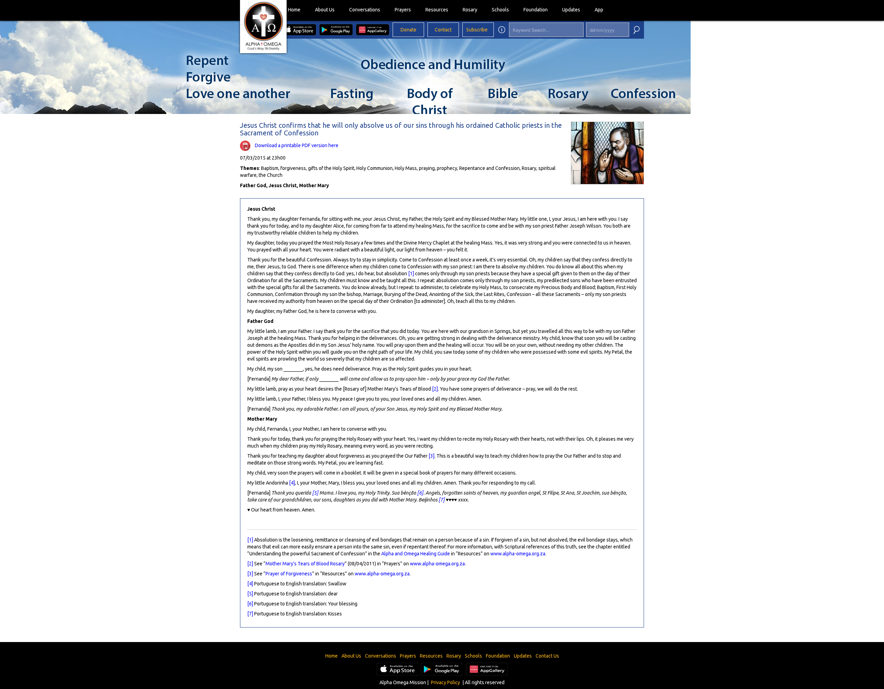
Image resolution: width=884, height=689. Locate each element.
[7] (442, 500)
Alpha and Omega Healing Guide (415, 553)
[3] (431, 456)
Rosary (470, 9)
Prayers (403, 9)
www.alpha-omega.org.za (517, 553)
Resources (436, 9)
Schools (500, 9)
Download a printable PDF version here (296, 145)
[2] (435, 389)
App (599, 9)
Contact (443, 29)
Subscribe (477, 29)
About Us (325, 9)
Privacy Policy (445, 682)
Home (294, 9)
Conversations (364, 9)
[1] (411, 273)
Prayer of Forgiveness (289, 573)
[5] (315, 493)
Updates (571, 9)
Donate (408, 29)
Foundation (535, 9)
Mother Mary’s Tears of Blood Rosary (305, 563)
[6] (420, 493)
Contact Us (547, 656)
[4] (292, 483)
